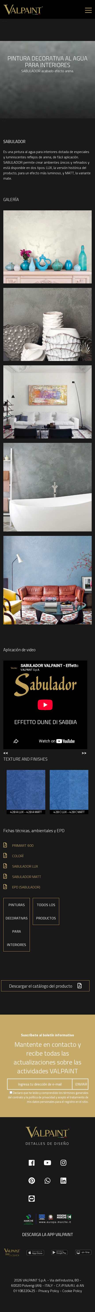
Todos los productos (46, 911)
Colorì (17, 856)
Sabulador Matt (26, 876)
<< (5, 752)
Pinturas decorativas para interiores (17, 924)
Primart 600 (22, 845)
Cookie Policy (72, 1290)
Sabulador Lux (25, 866)
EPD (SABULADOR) (26, 887)
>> (84, 752)
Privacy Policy (48, 1290)
